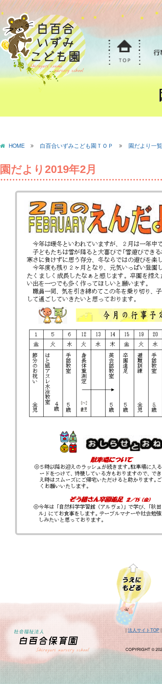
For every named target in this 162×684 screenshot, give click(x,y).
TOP (123, 52)
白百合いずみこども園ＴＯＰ (76, 146)
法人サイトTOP (143, 629)
